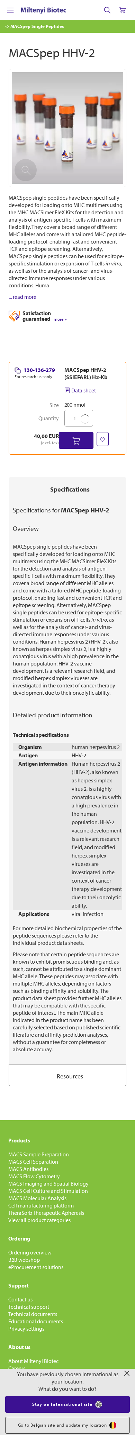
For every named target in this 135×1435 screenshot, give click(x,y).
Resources (70, 1076)
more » (60, 319)
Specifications (70, 489)
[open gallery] (67, 128)
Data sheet (83, 390)
